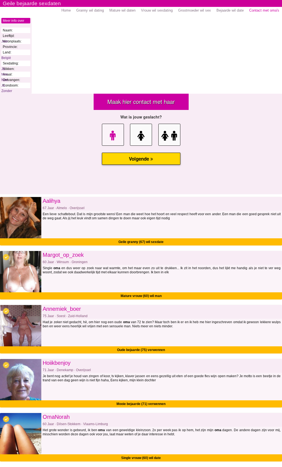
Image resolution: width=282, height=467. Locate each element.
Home (66, 10)
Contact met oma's (264, 10)
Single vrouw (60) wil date (141, 458)
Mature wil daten (122, 10)
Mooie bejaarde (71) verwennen (141, 404)
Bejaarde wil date (230, 10)
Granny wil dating (90, 10)
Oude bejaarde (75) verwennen (141, 350)
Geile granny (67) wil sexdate (141, 242)
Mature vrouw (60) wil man (141, 296)
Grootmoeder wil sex (194, 10)
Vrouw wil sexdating (157, 10)
